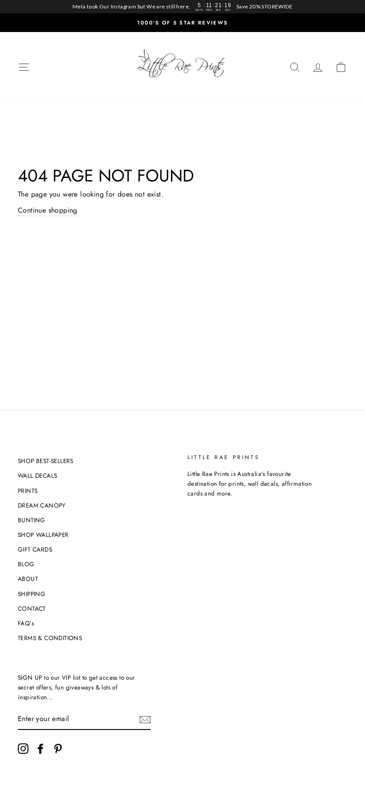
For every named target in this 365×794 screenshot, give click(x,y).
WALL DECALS (37, 475)
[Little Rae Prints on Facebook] (40, 748)
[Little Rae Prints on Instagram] (23, 748)
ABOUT (28, 578)
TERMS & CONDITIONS (50, 637)
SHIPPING (31, 593)
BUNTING (31, 520)
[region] (182, 6)
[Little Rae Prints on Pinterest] (58, 748)
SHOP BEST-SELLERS (45, 460)
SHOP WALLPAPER (43, 534)
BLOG (26, 564)
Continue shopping (47, 210)
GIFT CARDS (35, 549)
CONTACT (32, 608)
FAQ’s (26, 623)
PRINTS (27, 490)
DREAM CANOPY (42, 505)
